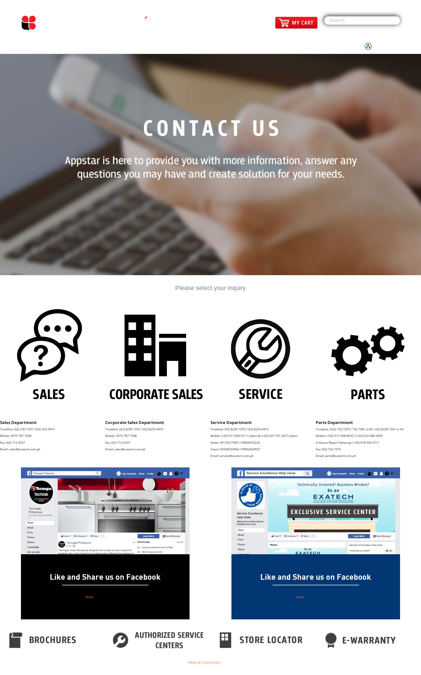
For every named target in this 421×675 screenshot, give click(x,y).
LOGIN (374, 3)
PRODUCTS (217, 45)
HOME (190, 45)
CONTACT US (294, 45)
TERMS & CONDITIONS (203, 662)
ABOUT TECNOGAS (333, 45)
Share (89, 597)
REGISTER (391, 3)
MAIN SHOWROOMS (255, 45)
